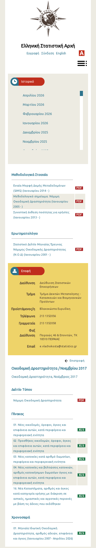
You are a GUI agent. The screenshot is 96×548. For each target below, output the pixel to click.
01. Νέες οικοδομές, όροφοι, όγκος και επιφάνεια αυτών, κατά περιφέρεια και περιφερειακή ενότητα (39, 430)
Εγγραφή (33, 53)
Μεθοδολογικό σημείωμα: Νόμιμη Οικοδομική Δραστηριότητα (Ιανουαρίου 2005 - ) (40, 201)
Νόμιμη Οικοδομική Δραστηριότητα (37, 400)
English (61, 53)
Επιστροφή (77, 360)
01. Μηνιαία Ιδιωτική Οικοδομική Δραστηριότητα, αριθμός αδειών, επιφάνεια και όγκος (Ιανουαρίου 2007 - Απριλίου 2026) (43, 533)
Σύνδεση (47, 53)
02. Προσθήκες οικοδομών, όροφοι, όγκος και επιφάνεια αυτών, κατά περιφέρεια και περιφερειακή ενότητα (42, 446)
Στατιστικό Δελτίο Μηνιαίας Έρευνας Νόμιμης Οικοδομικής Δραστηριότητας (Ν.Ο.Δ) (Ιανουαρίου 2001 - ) (39, 249)
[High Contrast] (81, 53)
